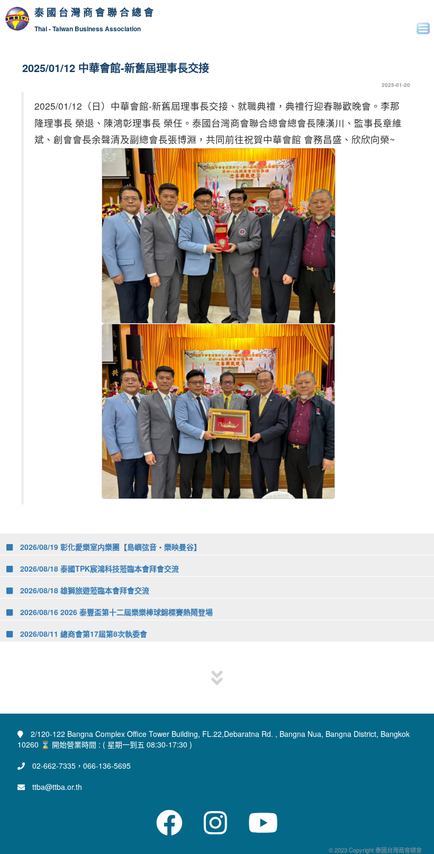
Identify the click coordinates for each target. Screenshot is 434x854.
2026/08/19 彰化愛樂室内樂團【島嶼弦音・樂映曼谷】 (109, 546)
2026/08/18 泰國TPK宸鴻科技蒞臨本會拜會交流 (98, 568)
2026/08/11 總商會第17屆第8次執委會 (82, 633)
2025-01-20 (396, 84)
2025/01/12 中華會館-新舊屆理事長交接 (115, 67)
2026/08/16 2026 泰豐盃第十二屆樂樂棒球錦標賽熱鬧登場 (115, 612)
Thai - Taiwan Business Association (87, 28)
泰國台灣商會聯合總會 (95, 12)
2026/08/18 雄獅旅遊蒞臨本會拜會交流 (83, 590)
